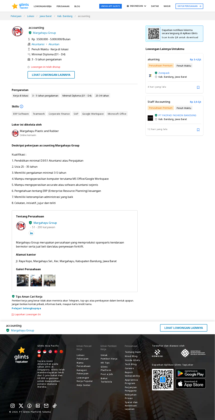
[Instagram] (12, 405)
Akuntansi (38, 44)
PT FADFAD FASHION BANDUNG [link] (177, 115)
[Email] (46, 405)
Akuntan (54, 44)
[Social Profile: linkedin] (31, 233)
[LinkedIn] (37, 405)
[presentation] (20, 6)
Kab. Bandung (64, 16)
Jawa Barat (46, 16)
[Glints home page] (20, 6)
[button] (30, 32)
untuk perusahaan (188, 6)
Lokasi (30, 16)
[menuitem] (136, 6)
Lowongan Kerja (43, 6)
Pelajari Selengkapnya (26, 308)
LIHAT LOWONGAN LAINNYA (51, 75)
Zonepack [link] (163, 72)
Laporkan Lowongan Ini (28, 314)
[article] (174, 73)
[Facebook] (29, 405)
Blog (77, 6)
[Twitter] (21, 405)
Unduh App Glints (110, 6)
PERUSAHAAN (63, 6)
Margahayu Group (44, 33)
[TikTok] (54, 405)
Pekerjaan (16, 16)
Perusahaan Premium (161, 65)
